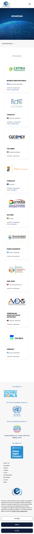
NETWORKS (6, 477)
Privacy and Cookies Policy (19, 511)
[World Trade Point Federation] (6, 4)
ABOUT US (6, 463)
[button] (29, 4)
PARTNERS (6, 465)
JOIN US (5, 480)
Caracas (11, 115)
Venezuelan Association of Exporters (13, 315)
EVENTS (5, 468)
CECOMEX (11, 149)
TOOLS (5, 472)
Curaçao (11, 181)
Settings (17, 518)
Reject (17, 524)
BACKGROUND (7, 475)
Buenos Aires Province (16, 81)
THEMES (5, 470)
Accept (17, 530)
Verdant (10, 349)
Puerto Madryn (13, 249)
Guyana (10, 215)
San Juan (11, 281)
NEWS (5, 482)
